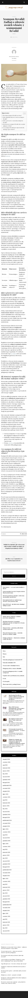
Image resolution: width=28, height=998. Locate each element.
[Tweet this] (22, 534)
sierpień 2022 (6, 875)
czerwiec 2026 (6, 762)
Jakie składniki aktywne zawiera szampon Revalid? (13, 118)
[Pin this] (26, 534)
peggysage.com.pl (14, 56)
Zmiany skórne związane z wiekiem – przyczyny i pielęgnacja (12, 617)
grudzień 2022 (6, 864)
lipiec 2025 (5, 794)
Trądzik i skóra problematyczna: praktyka (13, 675)
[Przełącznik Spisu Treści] (23, 113)
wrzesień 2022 (6, 872)
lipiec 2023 (5, 843)
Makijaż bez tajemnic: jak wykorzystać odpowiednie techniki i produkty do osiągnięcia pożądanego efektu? (17, 741)
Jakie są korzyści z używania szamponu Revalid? (13, 121)
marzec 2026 (6, 771)
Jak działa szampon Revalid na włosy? (12, 115)
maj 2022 (5, 884)
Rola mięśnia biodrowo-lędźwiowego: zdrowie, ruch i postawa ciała (12, 600)
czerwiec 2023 (6, 846)
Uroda (14, 16)
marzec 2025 (6, 805)
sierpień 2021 (6, 910)
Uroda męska (6, 681)
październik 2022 (7, 869)
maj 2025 (5, 800)
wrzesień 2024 (6, 823)
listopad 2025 (6, 782)
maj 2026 (5, 765)
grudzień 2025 (6, 779)
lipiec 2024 (5, 829)
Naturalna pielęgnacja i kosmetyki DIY (12, 659)
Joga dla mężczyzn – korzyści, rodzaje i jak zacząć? (13, 963)
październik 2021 (7, 904)
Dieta (4, 651)
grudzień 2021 (6, 899)
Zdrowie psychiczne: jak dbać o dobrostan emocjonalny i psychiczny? (13, 596)
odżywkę (10, 443)
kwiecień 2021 (6, 922)
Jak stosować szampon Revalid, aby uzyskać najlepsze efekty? (14, 125)
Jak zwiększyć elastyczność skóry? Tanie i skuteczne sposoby (16, 720)
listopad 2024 (6, 817)
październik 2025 (7, 785)
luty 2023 (5, 858)
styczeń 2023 (6, 861)
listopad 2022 (6, 867)
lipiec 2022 (5, 878)
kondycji (7, 156)
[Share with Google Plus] (24, 534)
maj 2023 (5, 849)
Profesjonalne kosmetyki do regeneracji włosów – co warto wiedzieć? (17, 730)
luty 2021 (5, 928)
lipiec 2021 (5, 913)
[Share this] (20, 534)
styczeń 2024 (6, 837)
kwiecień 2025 (6, 803)
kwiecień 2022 (6, 887)
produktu (13, 353)
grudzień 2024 (6, 814)
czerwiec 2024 (6, 832)
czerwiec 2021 (6, 916)
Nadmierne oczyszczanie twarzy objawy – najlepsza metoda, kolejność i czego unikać (14, 947)
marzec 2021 (6, 925)
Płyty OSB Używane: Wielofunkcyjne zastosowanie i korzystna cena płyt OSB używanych (16, 709)
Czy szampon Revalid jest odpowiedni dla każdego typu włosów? (13, 128)
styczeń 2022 (6, 896)
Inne (4, 657)
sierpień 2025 (6, 791)
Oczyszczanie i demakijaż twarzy (11, 665)
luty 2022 (5, 893)
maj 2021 (5, 919)
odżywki (20, 417)
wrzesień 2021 (6, 907)
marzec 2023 (6, 855)
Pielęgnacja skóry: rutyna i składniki (12, 668)
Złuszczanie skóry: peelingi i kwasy (12, 684)
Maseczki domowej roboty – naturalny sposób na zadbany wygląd (12, 633)
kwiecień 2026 (6, 768)
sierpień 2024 (6, 826)
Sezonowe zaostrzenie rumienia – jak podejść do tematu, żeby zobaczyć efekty (13, 982)
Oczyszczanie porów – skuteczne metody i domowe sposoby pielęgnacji (11, 952)
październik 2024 (7, 820)
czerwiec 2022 (6, 881)
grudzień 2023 (6, 840)
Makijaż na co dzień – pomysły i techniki (11, 975)
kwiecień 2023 (6, 852)
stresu (22, 88)
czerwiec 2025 (6, 797)
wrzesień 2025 (6, 788)
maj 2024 (5, 835)
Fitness (4, 654)
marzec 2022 (6, 890)
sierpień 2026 (6, 759)
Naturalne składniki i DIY (9, 662)
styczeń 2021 (6, 931)
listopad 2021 (6, 901)
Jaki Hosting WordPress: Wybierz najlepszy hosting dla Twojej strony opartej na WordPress (16, 697)
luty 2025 (5, 808)
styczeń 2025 (6, 811)
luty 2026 (5, 773)
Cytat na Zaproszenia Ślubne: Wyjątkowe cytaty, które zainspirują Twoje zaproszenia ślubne (13, 960)
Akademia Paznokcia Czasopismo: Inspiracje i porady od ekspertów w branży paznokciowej (14, 623)
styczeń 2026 (6, 776)
